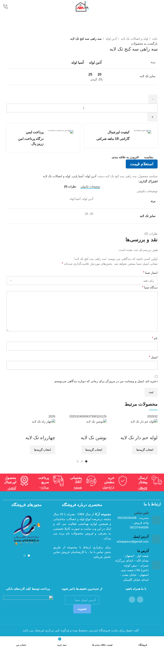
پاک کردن (96, 79)
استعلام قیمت (141, 164)
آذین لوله (111, 38)
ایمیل (153, 357)
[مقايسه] (152, 429)
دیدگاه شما (150, 287)
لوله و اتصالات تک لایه (134, 38)
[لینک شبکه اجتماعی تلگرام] (129, 181)
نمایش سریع (140, 429)
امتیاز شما (150, 272)
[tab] (90, 187)
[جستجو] (18, 6)
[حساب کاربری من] (151, 6)
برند (153, 62)
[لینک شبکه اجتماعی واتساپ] (134, 181)
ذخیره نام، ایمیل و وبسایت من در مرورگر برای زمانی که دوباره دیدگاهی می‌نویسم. (106, 381)
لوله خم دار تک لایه (139, 437)
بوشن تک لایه (94, 437)
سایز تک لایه (147, 76)
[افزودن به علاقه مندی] (129, 429)
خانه (154, 38)
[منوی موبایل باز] (159, 6)
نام (155, 338)
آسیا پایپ (77, 176)
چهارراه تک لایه (40, 437)
